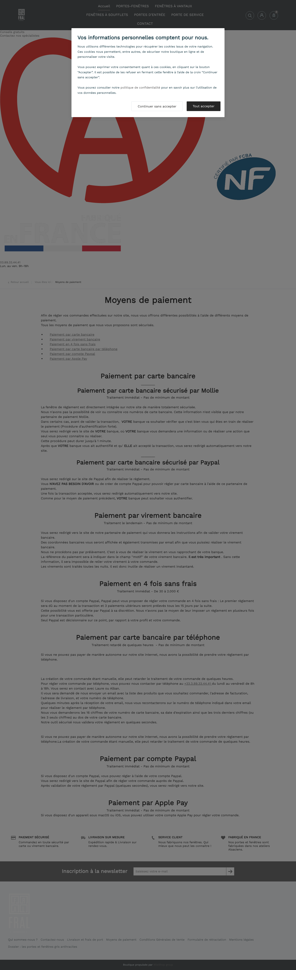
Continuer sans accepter (157, 106)
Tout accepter (203, 106)
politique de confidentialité (140, 87)
